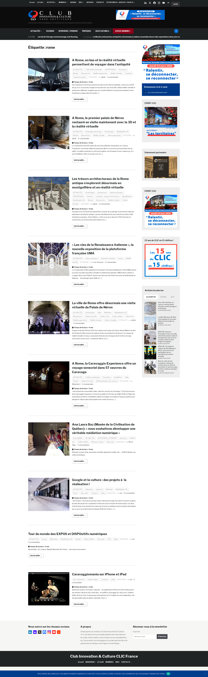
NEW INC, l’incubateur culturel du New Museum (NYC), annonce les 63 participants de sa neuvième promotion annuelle (167, 351)
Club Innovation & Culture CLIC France (104, 656)
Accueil (32, 2)
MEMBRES (62, 2)
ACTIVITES (50, 2)
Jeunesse (123, 438)
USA (108, 539)
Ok (168, 674)
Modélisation (127, 196)
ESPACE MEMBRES (122, 31)
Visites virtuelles (111, 320)
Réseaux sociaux (97, 442)
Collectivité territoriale (93, 69)
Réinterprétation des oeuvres (107, 381)
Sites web (110, 442)
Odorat (75, 381)
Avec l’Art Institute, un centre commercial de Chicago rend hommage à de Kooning (167, 305)
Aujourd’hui (151, 297)
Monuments (85, 73)
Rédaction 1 (76, 384)
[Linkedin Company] (145, 2)
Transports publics (79, 77)
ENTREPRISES (110, 69)
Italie (99, 312)
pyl (121, 493)
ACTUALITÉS (35, 31)
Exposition (107, 377)
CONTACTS (100, 2)
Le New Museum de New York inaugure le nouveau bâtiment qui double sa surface (167, 320)
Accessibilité (77, 438)
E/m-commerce (78, 579)
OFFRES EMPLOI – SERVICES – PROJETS (119, 2)
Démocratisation (91, 258)
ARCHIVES (89, 2)
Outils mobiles (117, 316)
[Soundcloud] (168, 2)
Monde (75, 73)
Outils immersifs (91, 316)
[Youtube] (163, 2)
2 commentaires (34, 542)
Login (175, 4)
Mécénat (109, 489)
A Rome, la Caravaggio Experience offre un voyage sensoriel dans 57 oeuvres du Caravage (104, 368)
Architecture (102, 192)
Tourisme (128, 73)
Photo (75, 493)
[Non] (205, 674)
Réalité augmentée (100, 73)
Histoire (90, 196)
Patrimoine (130, 316)
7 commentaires (83, 445)
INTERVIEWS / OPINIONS (68, 31)
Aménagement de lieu (93, 131)
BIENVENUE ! (90, 662)
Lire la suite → (80, 99)
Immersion (123, 69)
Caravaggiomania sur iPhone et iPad (99, 574)
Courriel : (136, 632)
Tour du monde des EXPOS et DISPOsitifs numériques (67, 534)
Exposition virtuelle (108, 258)
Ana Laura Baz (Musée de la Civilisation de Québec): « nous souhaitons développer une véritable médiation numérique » (103, 429)
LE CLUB (40, 2)
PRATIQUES (86, 31)
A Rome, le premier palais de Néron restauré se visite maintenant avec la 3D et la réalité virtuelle (104, 122)
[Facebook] (154, 2)
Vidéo (103, 493)
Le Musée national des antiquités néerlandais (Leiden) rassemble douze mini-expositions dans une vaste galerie (120, 37)
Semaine (163, 297)
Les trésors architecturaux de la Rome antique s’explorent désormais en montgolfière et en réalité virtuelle (100, 183)
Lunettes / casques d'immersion (107, 196)
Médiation (107, 312)
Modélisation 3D (122, 131)
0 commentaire (112, 77)
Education (89, 489)
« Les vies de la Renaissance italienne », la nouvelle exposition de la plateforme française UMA (103, 249)
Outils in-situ (104, 316)
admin (103, 77)
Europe (44, 539)
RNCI (80, 2)
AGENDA (73, 2)
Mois (173, 297)
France (120, 258)
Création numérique (92, 377)
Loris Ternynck (98, 262)
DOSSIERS (50, 31)
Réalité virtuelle (116, 73)
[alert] (161, 92)
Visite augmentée (114, 135)
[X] (150, 2)
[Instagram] (159, 2)
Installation (118, 377)
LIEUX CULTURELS (102, 31)
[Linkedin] (35, 632)
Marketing (53, 539)
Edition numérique (116, 192)
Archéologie (109, 131)
